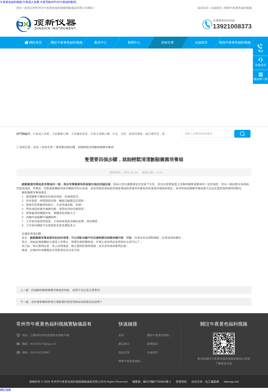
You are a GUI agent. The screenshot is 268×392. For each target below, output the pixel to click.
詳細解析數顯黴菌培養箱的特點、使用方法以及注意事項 (65, 290)
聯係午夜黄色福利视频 (238, 7)
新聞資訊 (152, 343)
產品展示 (124, 343)
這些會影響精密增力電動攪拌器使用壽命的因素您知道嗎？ (67, 301)
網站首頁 (35, 42)
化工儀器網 (212, 381)
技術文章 (167, 42)
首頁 (36, 147)
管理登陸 (181, 381)
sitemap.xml (231, 381)
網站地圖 (5, 389)
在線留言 (216, 7)
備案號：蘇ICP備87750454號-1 (151, 381)
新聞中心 (134, 42)
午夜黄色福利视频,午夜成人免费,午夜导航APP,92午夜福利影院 (38, 2)
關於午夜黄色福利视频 (66, 42)
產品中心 (100, 42)
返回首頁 (203, 7)
